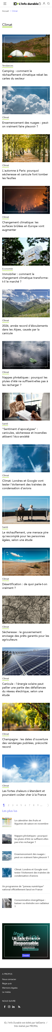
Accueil (5, 11)
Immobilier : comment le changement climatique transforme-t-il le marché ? (25, 278)
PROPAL (34, 1026)
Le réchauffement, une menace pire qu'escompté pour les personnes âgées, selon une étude (25, 536)
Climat (15, 11)
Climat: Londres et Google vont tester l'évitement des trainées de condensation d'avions (24, 484)
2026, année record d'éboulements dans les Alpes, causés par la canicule (25, 329)
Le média (6, 992)
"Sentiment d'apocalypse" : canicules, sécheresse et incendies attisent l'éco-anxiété (24, 433)
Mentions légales (9, 988)
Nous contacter (9, 979)
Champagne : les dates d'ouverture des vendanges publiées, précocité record (25, 743)
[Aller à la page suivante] (48, 805)
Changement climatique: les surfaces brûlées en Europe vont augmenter (23, 226)
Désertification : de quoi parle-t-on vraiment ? (24, 586)
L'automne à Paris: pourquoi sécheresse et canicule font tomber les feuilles (25, 174)
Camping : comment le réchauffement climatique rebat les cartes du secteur (25, 74)
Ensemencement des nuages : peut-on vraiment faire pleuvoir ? (25, 124)
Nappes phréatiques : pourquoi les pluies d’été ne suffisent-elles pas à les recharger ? (25, 381)
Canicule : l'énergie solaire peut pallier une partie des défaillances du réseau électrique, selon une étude (24, 689)
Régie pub (7, 983)
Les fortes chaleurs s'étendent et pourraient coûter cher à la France (24, 793)
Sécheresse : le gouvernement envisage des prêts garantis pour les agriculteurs (25, 636)
